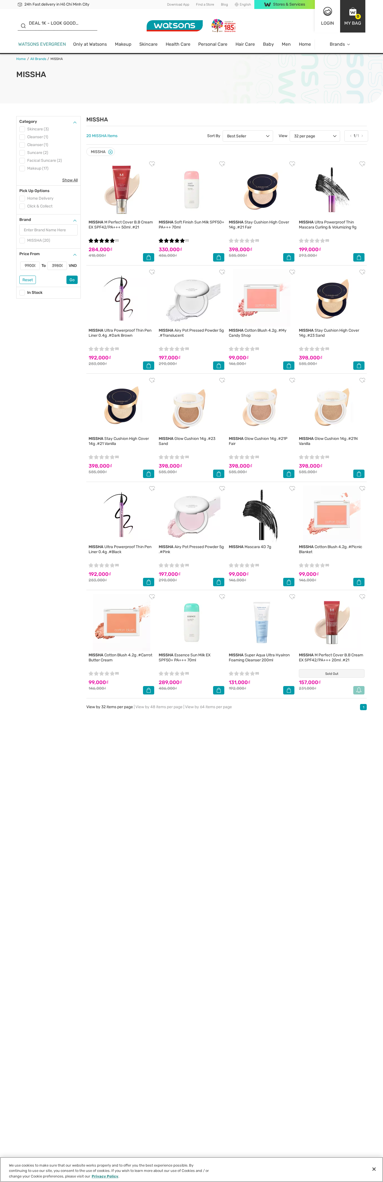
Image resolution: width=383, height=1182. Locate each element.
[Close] (110, 152)
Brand (25, 219)
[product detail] (121, 189)
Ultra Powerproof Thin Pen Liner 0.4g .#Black (120, 549)
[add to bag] (148, 257)
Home (305, 44)
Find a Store (205, 4)
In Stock (35, 292)
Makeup (123, 44)
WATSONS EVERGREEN (42, 44)
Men (286, 44)
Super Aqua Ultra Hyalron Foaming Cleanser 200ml (259, 657)
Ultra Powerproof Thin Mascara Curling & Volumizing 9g (327, 225)
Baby (268, 44)
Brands (337, 44)
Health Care (178, 44)
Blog (224, 4)
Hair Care (245, 44)
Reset (27, 280)
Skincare (148, 44)
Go (72, 280)
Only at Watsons (90, 44)
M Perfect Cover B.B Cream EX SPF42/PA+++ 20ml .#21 (331, 657)
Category (28, 121)
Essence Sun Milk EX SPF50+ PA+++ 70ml (185, 657)
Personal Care (212, 44)
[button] (352, 16)
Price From (29, 253)
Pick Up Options (34, 190)
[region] (191, 1169)
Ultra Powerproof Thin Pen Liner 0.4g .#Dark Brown (120, 333)
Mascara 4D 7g (250, 546)
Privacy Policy (105, 1176)
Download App (178, 4)
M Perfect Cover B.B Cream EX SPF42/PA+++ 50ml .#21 (121, 225)
